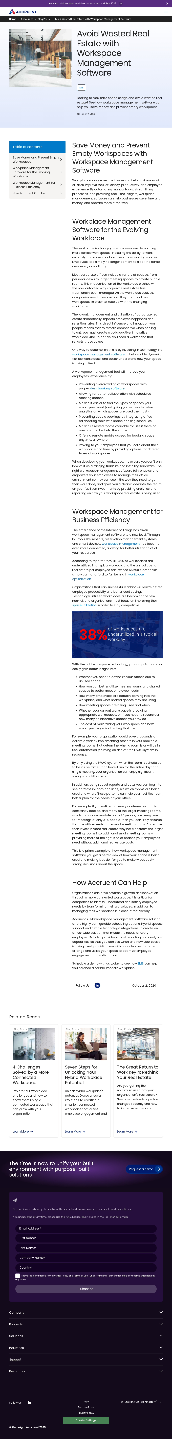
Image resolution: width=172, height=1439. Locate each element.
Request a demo (141, 1169)
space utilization (84, 605)
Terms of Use (81, 1275)
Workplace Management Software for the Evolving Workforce (31, 172)
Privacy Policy (60, 1275)
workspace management (121, 544)
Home (12, 19)
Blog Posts (44, 19)
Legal (86, 1401)
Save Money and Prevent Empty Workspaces (36, 159)
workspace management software (98, 354)
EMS (81, 87)
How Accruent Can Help (30, 193)
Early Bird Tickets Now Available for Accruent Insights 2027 (83, 3)
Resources (27, 19)
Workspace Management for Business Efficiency (34, 185)
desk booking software (107, 388)
